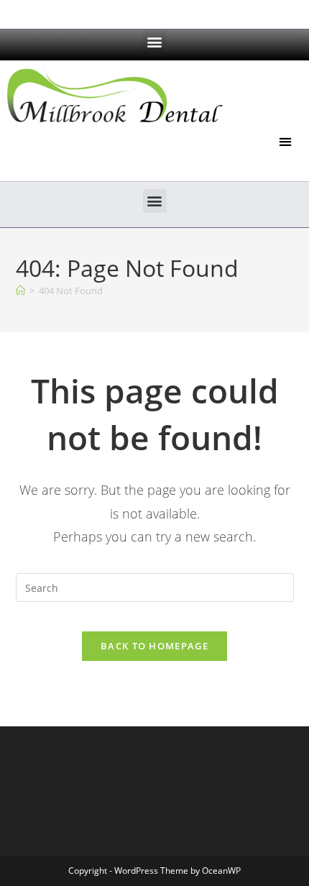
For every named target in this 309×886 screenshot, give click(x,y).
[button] (155, 41)
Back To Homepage (154, 645)
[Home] (20, 290)
